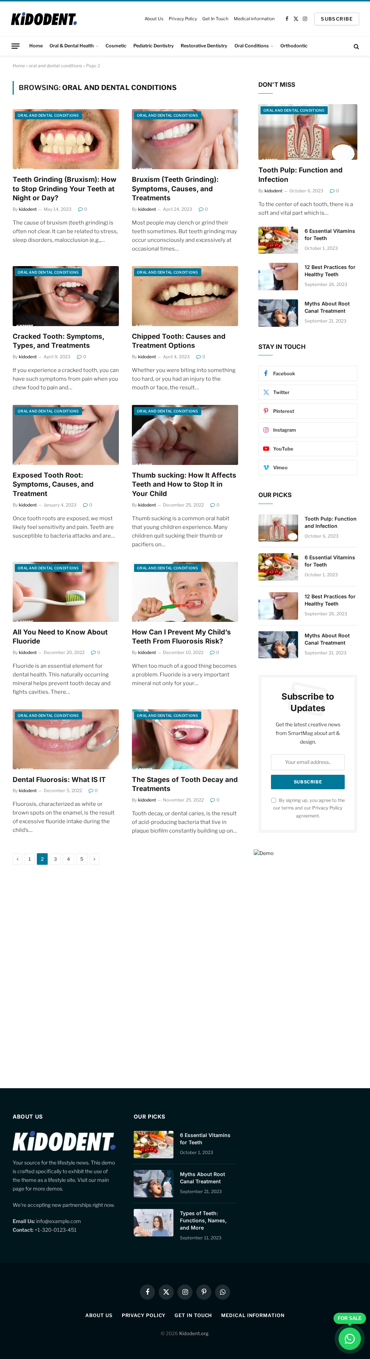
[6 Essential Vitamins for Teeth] (278, 240)
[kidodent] (44, 19)
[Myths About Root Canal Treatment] (278, 313)
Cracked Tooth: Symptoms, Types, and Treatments (58, 341)
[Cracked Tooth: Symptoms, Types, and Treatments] (66, 296)
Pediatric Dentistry (153, 45)
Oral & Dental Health (72, 45)
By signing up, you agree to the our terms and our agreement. (309, 808)
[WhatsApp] (350, 1339)
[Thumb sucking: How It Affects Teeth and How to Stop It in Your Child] (185, 435)
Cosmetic (116, 45)
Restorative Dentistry (204, 45)
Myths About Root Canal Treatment (327, 307)
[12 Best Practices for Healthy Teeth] (278, 276)
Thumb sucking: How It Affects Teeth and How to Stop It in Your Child (184, 484)
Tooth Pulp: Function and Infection (300, 175)
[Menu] (16, 46)
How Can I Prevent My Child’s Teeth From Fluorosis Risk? (181, 637)
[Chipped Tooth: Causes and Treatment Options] (185, 296)
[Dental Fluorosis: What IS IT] (66, 739)
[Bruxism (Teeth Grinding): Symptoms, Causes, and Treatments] (185, 139)
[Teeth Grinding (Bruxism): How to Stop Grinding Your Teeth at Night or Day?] (66, 139)
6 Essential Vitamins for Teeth (330, 234)
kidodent (28, 209)
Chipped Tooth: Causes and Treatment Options (178, 341)
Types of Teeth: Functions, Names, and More (203, 1220)
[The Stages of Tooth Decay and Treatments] (185, 739)
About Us (154, 18)
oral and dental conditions (55, 65)
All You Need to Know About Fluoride (60, 637)
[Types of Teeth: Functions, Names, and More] (153, 1222)
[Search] (355, 46)
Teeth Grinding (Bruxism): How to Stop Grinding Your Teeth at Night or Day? (64, 188)
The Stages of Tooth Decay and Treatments (185, 784)
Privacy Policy (183, 18)
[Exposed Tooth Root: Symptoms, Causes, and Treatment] (66, 435)
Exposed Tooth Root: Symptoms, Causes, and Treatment (53, 484)
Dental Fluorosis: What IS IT (59, 779)
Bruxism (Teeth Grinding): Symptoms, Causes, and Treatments (175, 188)
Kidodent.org (193, 1333)
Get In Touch (215, 18)
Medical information (254, 18)
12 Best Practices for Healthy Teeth (330, 270)
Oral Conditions (252, 45)
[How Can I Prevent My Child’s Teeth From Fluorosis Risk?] (185, 591)
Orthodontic (293, 45)
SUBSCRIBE (337, 19)
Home (36, 45)
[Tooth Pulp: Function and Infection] (307, 132)
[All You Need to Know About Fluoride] (66, 591)
